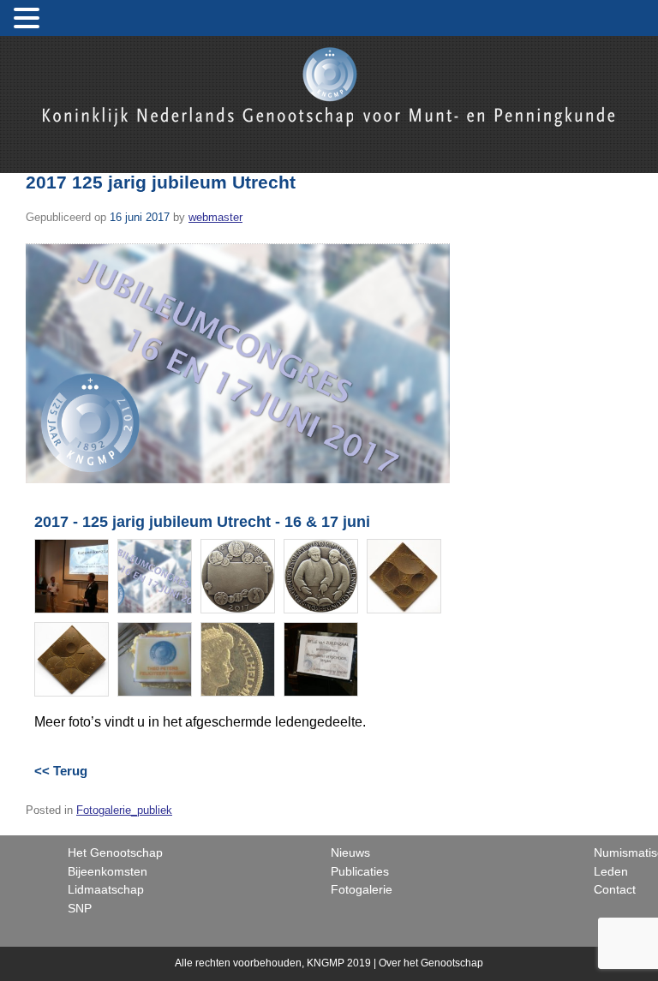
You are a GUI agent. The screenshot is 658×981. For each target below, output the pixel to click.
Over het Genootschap (431, 963)
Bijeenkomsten (107, 871)
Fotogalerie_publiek (124, 810)
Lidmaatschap (106, 889)
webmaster (215, 217)
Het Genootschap (115, 852)
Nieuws (350, 852)
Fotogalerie (361, 889)
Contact (615, 889)
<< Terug (60, 770)
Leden (611, 871)
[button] (29, 19)
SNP (80, 908)
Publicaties (360, 871)
